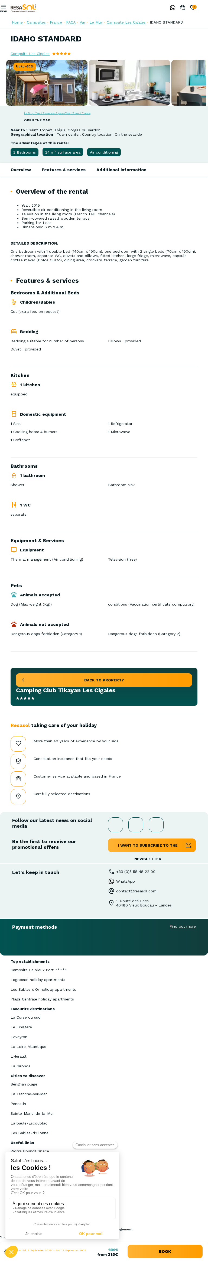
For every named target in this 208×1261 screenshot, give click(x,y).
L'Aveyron (19, 1037)
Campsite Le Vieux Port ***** (39, 970)
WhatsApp (125, 881)
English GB (204, 8)
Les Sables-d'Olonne (29, 1133)
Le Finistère (21, 1027)
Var (82, 22)
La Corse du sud (26, 1017)
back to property (104, 680)
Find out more (183, 926)
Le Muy (96, 22)
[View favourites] (193, 8)
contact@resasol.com (136, 891)
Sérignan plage (24, 1084)
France (56, 22)
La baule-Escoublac (29, 1123)
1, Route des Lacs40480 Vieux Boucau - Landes (144, 903)
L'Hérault (19, 1056)
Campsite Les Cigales (126, 22)
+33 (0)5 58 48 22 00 (135, 871)
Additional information (121, 169)
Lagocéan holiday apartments (38, 979)
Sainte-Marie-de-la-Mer (32, 1113)
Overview (21, 169)
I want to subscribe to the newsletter (148, 847)
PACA (71, 22)
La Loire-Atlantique (28, 1046)
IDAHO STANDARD (166, 22)
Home (17, 22)
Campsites (36, 22)
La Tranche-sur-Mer (29, 1094)
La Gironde (21, 1066)
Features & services (64, 169)
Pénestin (18, 1103)
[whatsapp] (171, 8)
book (165, 1251)
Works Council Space (30, 1151)
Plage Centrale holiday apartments (42, 999)
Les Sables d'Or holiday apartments (43, 989)
